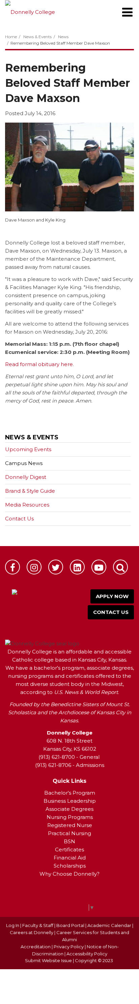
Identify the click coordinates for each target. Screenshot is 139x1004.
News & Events (37, 36)
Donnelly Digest (36, 478)
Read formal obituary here (39, 364)
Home (11, 36)
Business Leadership (70, 801)
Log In (12, 925)
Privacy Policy (69, 946)
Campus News (24, 463)
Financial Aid (70, 857)
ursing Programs (72, 817)
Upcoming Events (28, 449)
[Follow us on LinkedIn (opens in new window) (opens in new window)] (77, 567)
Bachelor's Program (69, 793)
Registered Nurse (69, 825)
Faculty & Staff (37, 925)
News (63, 36)
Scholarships (70, 866)
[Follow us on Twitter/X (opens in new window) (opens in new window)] (55, 567)
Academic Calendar (109, 925)
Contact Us (19, 518)
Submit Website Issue (48, 960)
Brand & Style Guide (30, 491)
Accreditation (36, 946)
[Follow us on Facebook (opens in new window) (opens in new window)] (12, 567)
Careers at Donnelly (31, 932)
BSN (69, 841)
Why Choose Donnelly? (69, 874)
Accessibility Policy (86, 953)
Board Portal (70, 925)
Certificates (69, 849)
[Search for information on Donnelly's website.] (120, 567)
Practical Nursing (69, 833)
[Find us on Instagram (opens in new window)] (34, 567)
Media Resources (27, 504)
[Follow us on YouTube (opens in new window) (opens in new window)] (98, 567)
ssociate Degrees (71, 809)
